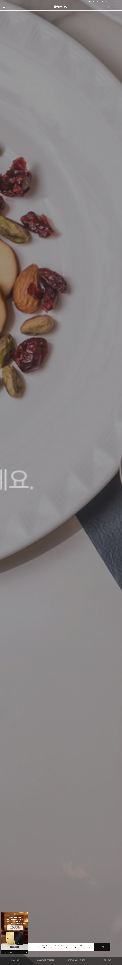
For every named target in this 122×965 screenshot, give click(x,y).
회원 (113, 1)
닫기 (26, 952)
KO (117, 1)
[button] (14, 948)
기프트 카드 (101, 1)
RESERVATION (114, 7)
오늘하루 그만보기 (7, 952)
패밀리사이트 (107, 1)
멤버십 (96, 1)
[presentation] (2, 482)
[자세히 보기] (61, 482)
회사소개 (92, 1)
